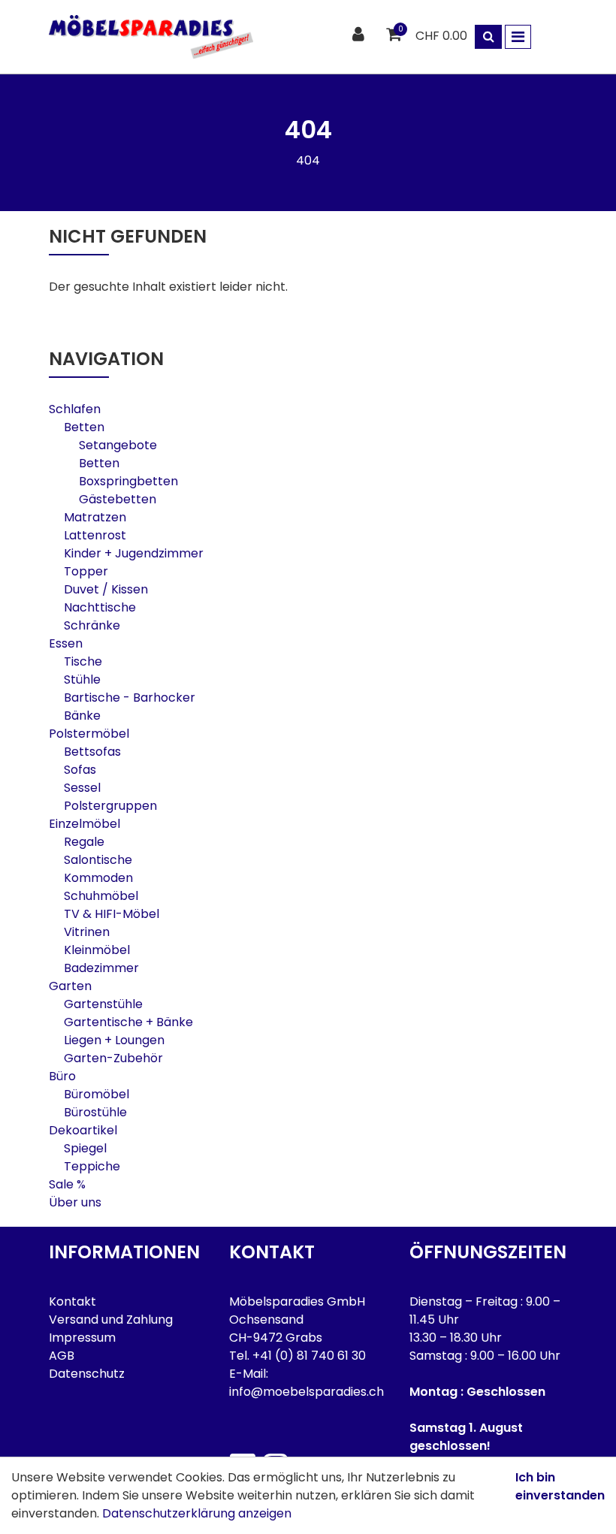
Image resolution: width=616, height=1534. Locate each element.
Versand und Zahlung (111, 1319)
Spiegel (85, 1148)
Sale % (67, 1184)
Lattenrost (95, 535)
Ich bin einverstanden (560, 1486)
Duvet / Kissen (106, 589)
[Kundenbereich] (360, 35)
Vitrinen (87, 932)
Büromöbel (96, 1094)
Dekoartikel (83, 1130)
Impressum (82, 1337)
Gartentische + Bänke (128, 1022)
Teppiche (92, 1166)
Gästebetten (117, 499)
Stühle (82, 679)
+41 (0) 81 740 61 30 (309, 1355)
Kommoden (98, 877)
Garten (70, 986)
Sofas (80, 769)
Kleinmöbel (97, 950)
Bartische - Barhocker (129, 697)
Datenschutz (87, 1373)
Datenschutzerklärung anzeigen (196, 1513)
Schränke (92, 625)
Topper (86, 571)
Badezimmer (101, 968)
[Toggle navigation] (518, 37)
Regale (84, 841)
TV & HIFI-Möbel (111, 914)
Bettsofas (92, 751)
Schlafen (75, 409)
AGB (61, 1355)
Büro (62, 1076)
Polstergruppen (110, 805)
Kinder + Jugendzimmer (134, 553)
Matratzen (95, 517)
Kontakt (72, 1301)
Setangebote (118, 445)
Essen (66, 643)
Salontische (98, 859)
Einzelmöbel (84, 823)
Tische (83, 661)
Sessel (82, 787)
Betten (84, 427)
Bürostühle (95, 1112)
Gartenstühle (103, 1004)
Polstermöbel (89, 733)
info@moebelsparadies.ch (306, 1391)
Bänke (82, 715)
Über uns (75, 1202)
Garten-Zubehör (113, 1058)
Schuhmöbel (101, 895)
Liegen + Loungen (114, 1040)
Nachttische (100, 607)
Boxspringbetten (128, 481)
